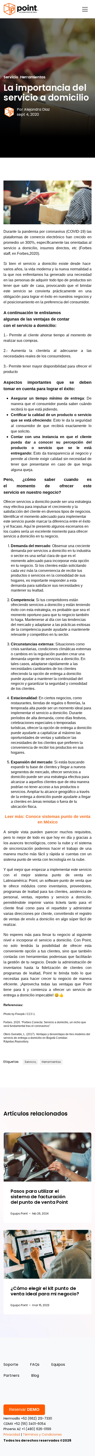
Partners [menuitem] (11, 1375)
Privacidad (11, 1434)
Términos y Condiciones (42, 1434)
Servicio (10, 77)
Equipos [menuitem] (58, 1364)
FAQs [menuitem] (34, 1364)
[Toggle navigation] (85, 9)
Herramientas (32, 77)
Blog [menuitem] (35, 1375)
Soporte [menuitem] (10, 1364)
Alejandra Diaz (37, 109)
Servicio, (30, 1062)
